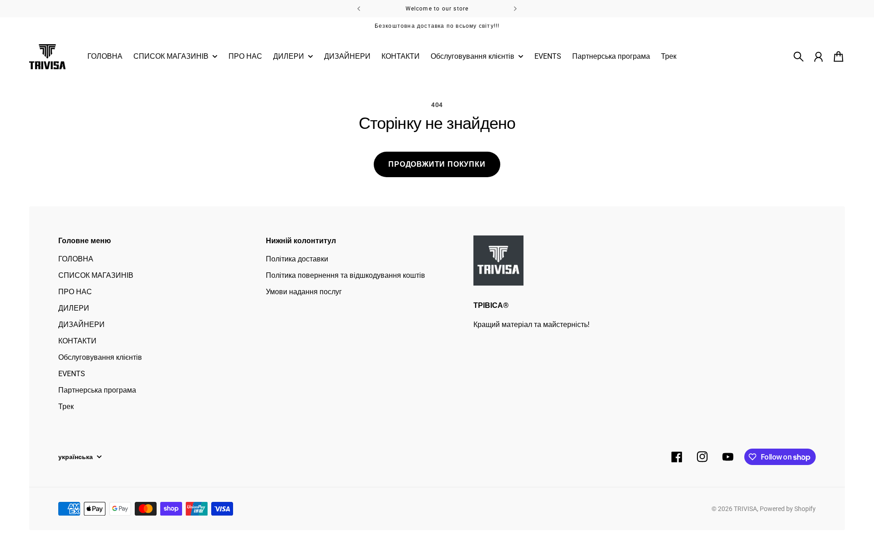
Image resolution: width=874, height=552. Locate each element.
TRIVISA (745, 508)
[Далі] (515, 8)
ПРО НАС (75, 291)
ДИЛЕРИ (73, 308)
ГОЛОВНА (75, 259)
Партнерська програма (97, 390)
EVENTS (71, 373)
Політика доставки (297, 259)
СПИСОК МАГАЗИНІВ (95, 275)
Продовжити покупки (436, 164)
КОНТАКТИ (77, 341)
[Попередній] (358, 8)
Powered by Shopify (788, 508)
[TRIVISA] (47, 56)
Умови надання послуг (304, 291)
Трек (66, 406)
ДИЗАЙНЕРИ (81, 324)
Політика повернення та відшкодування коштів (345, 275)
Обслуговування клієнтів (100, 357)
